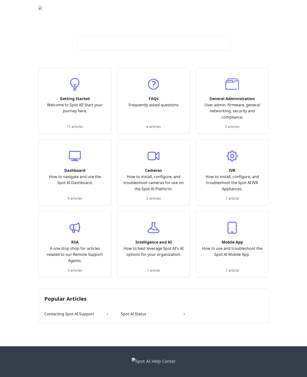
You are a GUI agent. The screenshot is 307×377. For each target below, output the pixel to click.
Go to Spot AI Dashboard (245, 7)
